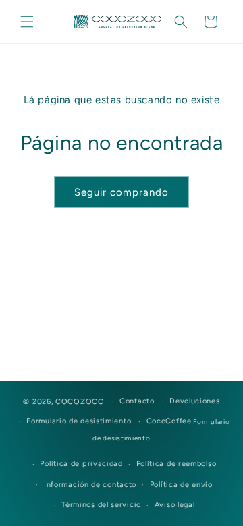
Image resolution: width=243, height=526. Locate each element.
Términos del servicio (101, 504)
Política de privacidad (81, 463)
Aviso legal (175, 504)
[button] (27, 21)
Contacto (137, 401)
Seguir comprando (121, 192)
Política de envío (181, 484)
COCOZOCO (80, 401)
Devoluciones (194, 401)
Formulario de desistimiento (78, 421)
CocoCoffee (169, 421)
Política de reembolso (176, 463)
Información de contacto (90, 484)
